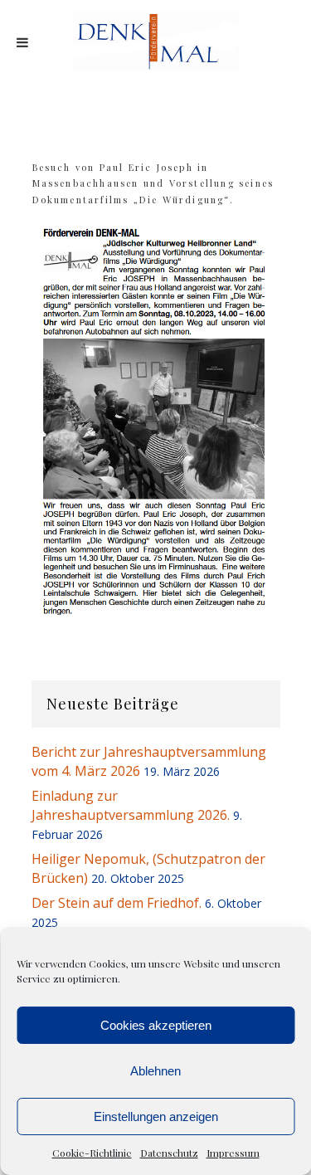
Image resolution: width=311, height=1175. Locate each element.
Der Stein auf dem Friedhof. (117, 903)
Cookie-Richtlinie (92, 1152)
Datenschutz (169, 1152)
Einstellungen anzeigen (156, 1116)
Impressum (233, 1152)
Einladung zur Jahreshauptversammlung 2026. (131, 805)
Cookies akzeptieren (155, 1025)
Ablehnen (155, 1071)
